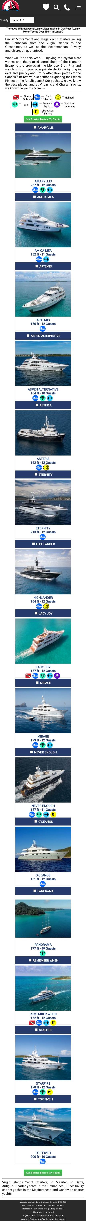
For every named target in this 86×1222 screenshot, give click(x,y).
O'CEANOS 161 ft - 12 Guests (43, 877)
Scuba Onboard (28, 98)
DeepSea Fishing (48, 112)
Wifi (26, 104)
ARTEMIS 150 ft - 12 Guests (43, 322)
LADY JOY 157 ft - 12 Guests (43, 669)
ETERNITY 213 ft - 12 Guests (43, 530)
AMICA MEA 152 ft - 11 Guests (43, 252)
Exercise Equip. (47, 105)
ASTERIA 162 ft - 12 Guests (43, 461)
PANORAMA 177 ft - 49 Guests (43, 946)
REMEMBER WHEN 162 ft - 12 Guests (43, 1016)
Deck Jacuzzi (48, 98)
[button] (78, 8)
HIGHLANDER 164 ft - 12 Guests (43, 599)
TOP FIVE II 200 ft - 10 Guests (43, 1155)
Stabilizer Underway (69, 105)
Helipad (69, 97)
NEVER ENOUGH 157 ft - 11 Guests (43, 808)
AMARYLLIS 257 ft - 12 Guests (43, 183)
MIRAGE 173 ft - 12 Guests (43, 738)
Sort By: (5, 20)
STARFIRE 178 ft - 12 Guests (43, 1085)
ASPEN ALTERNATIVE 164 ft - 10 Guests (43, 391)
